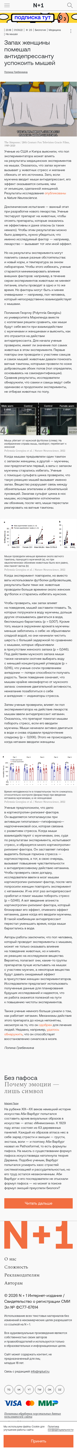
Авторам (13, 1283)
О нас (10, 1259)
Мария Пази (11, 1103)
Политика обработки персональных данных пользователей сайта (32, 1415)
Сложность (16, 1267)
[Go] (7, 5)
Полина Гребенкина (16, 72)
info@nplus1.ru (40, 1371)
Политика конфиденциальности (60, 1428)
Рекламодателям (22, 1275)
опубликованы (55, 193)
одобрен (45, 1025)
